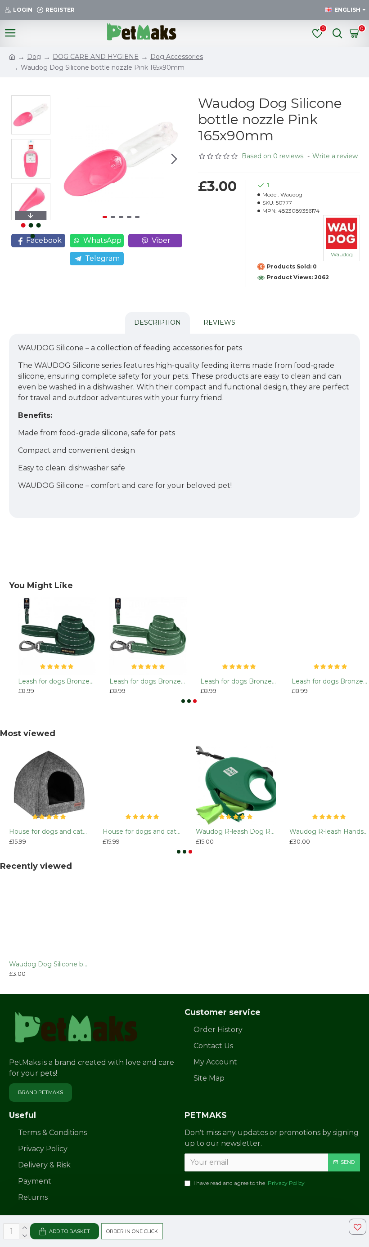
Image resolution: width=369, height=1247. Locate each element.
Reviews (219, 322)
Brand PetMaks (40, 1092)
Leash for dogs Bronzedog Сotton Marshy (148, 681)
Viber (161, 240)
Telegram (102, 258)
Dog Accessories (176, 57)
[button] (67, 159)
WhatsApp (102, 240)
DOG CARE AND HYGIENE (96, 57)
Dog (34, 57)
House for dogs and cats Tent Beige (143, 831)
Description (157, 322)
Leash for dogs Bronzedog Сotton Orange (239, 681)
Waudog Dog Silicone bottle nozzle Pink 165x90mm (49, 964)
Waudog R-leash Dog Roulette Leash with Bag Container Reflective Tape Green (236, 831)
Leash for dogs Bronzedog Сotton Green (57, 681)
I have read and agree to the (249, 1183)
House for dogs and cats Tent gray (49, 831)
